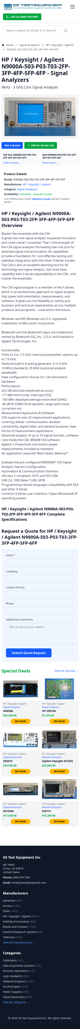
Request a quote (41, 198)
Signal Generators (17, 997)
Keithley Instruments (19, 921)
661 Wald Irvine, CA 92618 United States (13, 868)
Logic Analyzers (16, 976)
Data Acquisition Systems (22, 965)
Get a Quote (12, 145)
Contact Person (15, 587)
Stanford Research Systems (22, 932)
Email (10, 555)
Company (12, 571)
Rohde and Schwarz (19, 926)
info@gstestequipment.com (29, 882)
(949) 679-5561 (22, 877)
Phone (10, 603)
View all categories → (16, 1002)
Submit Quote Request (29, 653)
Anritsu (11, 906)
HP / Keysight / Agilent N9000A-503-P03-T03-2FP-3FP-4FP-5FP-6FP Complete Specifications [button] (37, 514)
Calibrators (13, 960)
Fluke (10, 911)
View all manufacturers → (19, 942)
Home (9, 45)
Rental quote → (50, 162)
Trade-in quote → (12, 162)
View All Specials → (67, 670)
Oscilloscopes (15, 986)
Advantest (12, 900)
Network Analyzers (18, 981)
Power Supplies (16, 991)
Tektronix (13, 937)
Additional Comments (19, 619)
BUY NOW (20, 721)
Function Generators (19, 971)
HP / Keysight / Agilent (60, 45)
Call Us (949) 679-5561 (24, 16)
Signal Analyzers (29, 45)
